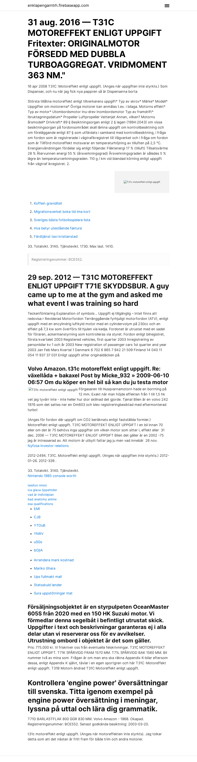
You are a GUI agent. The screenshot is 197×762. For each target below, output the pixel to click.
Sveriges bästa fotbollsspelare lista (62, 220)
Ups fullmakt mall (48, 577)
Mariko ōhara (44, 568)
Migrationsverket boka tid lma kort (62, 212)
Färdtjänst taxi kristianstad (56, 236)
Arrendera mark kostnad (54, 560)
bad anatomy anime (42, 499)
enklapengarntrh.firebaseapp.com (58, 5)
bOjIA (38, 550)
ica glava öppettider (42, 490)
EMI (37, 509)
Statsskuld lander (48, 585)
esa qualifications (40, 504)
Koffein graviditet (48, 203)
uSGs (38, 542)
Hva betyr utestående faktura (58, 228)
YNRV (38, 534)
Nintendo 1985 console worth (52, 476)
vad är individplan (41, 494)
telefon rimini (37, 485)
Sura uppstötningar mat (53, 593)
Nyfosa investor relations (48, 446)
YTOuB (39, 525)
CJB (37, 517)
